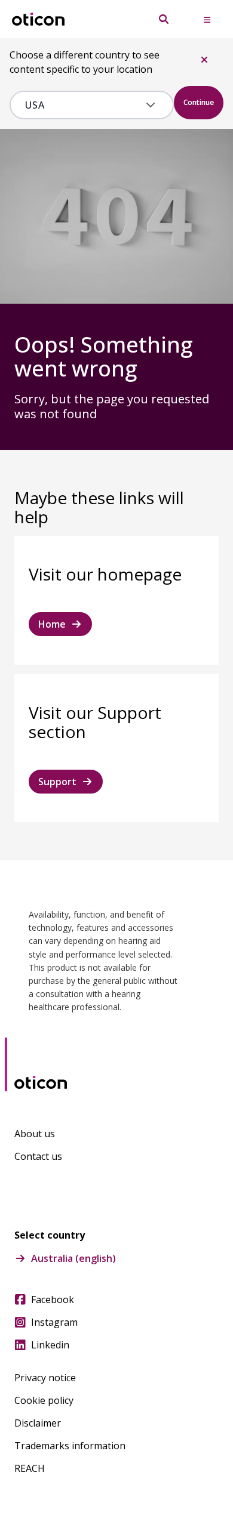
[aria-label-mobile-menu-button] (207, 19)
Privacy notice (45, 1378)
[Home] (38, 19)
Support (57, 781)
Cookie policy (43, 1400)
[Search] (164, 19)
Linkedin (50, 1345)
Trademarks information (69, 1446)
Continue (198, 102)
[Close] (204, 60)
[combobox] (83, 105)
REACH (29, 1468)
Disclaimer (37, 1423)
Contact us (38, 1156)
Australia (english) (73, 1258)
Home (52, 624)
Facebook (52, 1299)
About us (34, 1134)
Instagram (54, 1322)
